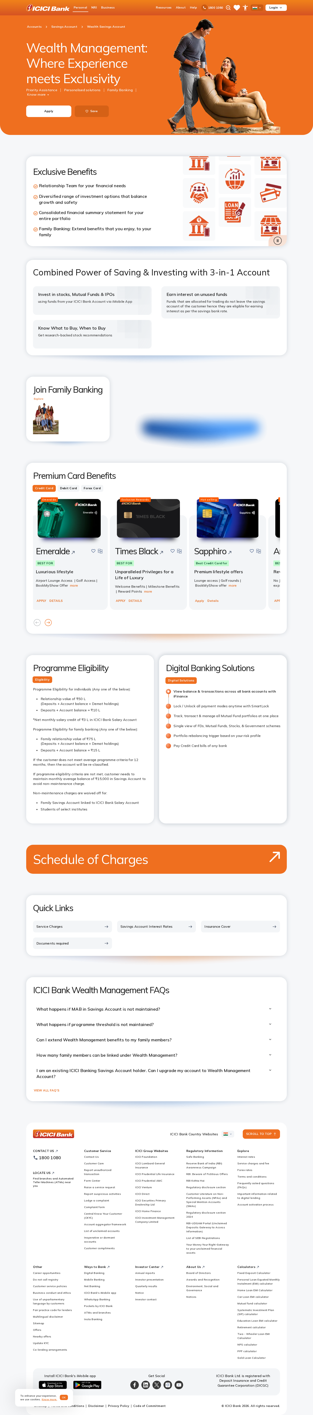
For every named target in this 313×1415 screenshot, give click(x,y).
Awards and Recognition (203, 1279)
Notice (139, 1292)
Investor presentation (149, 1279)
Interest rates (246, 1156)
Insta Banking (93, 1319)
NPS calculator (247, 1344)
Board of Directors (198, 1273)
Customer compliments (99, 1248)
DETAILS (56, 601)
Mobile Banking (94, 1279)
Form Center (92, 1180)
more (74, 585)
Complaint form (94, 1207)
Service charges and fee (253, 1163)
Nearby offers (42, 1336)
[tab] (44, 488)
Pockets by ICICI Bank (98, 1306)
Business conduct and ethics (52, 1292)
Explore (38, 398)
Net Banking (92, 1286)
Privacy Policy (118, 1406)
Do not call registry (45, 1279)
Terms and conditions (252, 1176)
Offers (37, 1329)
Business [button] (108, 7)
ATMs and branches (97, 1312)
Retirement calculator (251, 1327)
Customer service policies (50, 1286)
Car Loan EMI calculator (253, 1296)
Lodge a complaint (96, 1200)
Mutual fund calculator (252, 1303)
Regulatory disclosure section (206, 1187)
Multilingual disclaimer (48, 1316)
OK (64, 1397)
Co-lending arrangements (50, 1349)
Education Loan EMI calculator (257, 1320)
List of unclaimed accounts (102, 1231)
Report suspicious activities (102, 1193)
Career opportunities (46, 1273)
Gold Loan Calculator (251, 1357)
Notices (191, 1296)
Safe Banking (195, 1156)
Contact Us (91, 1156)
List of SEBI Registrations (203, 1238)
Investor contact (145, 1299)
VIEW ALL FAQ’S (46, 1090)
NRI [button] (94, 7)
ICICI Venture (143, 1187)
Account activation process (255, 1204)
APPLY (41, 601)
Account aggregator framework (105, 1224)
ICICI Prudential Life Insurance (155, 1174)
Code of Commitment (149, 1406)
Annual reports (145, 1273)
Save (94, 111)
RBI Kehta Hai (195, 1180)
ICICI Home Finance (148, 1211)
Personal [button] (80, 7)
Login (273, 7)
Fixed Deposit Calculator (253, 1273)
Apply (48, 111)
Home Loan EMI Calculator (254, 1290)
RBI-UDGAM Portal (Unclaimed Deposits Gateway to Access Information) (206, 1227)
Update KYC (41, 1343)
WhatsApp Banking (97, 1299)
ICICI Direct (142, 1193)
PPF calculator (247, 1351)
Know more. (49, 1399)
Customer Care (94, 1163)
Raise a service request (99, 1187)
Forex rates (245, 1170)
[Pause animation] (278, 241)
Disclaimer (96, 1406)
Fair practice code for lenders (52, 1310)
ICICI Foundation (146, 1156)
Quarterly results (146, 1286)
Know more (36, 94)
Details (212, 601)
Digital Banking (94, 1273)
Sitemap (38, 1323)
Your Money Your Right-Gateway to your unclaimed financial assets (207, 1248)
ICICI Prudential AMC (148, 1180)
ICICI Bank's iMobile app (100, 1292)
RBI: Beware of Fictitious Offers (207, 1174)
